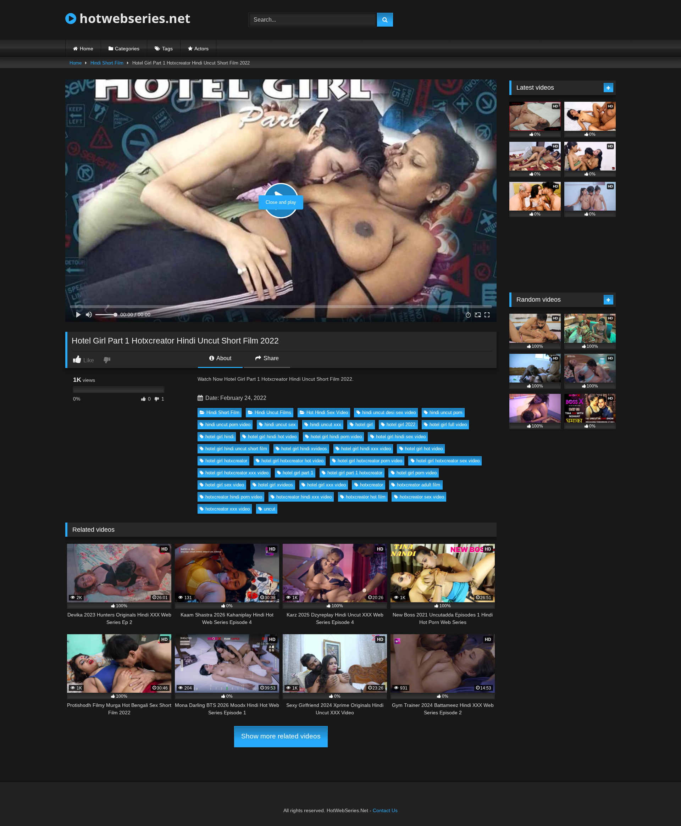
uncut (269, 509)
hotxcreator (371, 484)
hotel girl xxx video (326, 484)
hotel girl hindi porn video (336, 436)
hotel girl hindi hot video (272, 436)
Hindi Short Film (106, 63)
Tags (167, 48)
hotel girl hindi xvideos (304, 448)
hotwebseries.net (133, 18)
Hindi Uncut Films (273, 412)
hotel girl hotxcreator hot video (292, 460)
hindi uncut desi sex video (389, 412)
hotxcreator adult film (418, 484)
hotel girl (364, 424)
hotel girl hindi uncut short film (236, 448)
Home (86, 48)
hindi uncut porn (446, 412)
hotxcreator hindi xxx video (304, 496)
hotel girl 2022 (401, 424)
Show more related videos (281, 736)
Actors (201, 48)
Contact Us (385, 810)
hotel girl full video (448, 424)
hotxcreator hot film (366, 496)
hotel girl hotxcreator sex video (448, 460)
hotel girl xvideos (275, 484)
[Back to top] (659, 805)
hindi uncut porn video (227, 424)
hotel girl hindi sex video (401, 436)
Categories (127, 48)
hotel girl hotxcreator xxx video (236, 472)
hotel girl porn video (417, 472)
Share (270, 358)
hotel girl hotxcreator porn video (370, 460)
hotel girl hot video (424, 448)
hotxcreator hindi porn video (233, 496)
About (223, 358)
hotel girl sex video (224, 484)
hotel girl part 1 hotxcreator (354, 472)
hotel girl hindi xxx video (366, 448)
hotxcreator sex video (422, 496)
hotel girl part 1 (298, 472)
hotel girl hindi (219, 436)
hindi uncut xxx (325, 424)
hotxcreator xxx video (227, 509)
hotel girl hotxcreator (226, 460)
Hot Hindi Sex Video (327, 412)
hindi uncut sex (280, 424)
